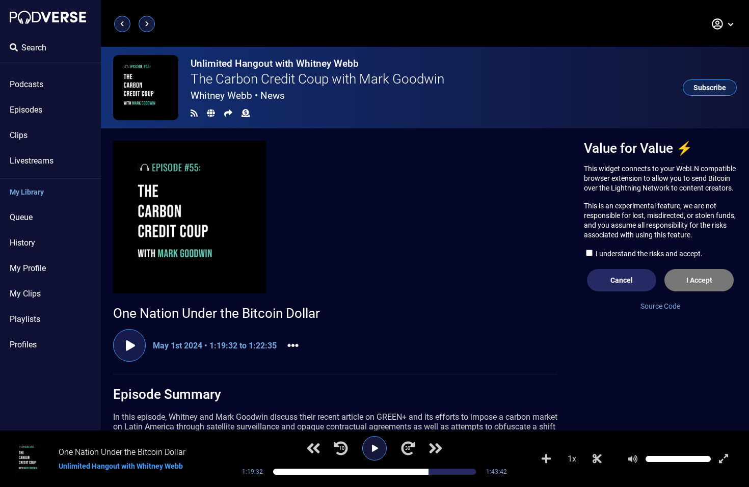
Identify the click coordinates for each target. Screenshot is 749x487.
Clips (19, 135)
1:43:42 (496, 471)
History (22, 243)
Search (33, 47)
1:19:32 (252, 471)
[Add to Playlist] (546, 459)
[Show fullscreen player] (723, 459)
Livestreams (32, 161)
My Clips (25, 294)
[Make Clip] (597, 459)
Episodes (26, 110)
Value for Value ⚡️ (638, 148)
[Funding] (246, 113)
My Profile (28, 268)
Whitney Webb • (238, 95)
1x (572, 459)
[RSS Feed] (194, 113)
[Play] (374, 448)
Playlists (25, 319)
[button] (723, 24)
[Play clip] (129, 345)
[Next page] (147, 24)
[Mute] (633, 459)
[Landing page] (48, 17)
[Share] (228, 113)
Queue (21, 217)
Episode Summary (167, 394)
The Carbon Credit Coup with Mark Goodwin (317, 79)
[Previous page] (122, 24)
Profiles (23, 344)
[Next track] (435, 448)
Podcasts (26, 84)
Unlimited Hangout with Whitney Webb (275, 63)
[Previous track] (313, 448)
